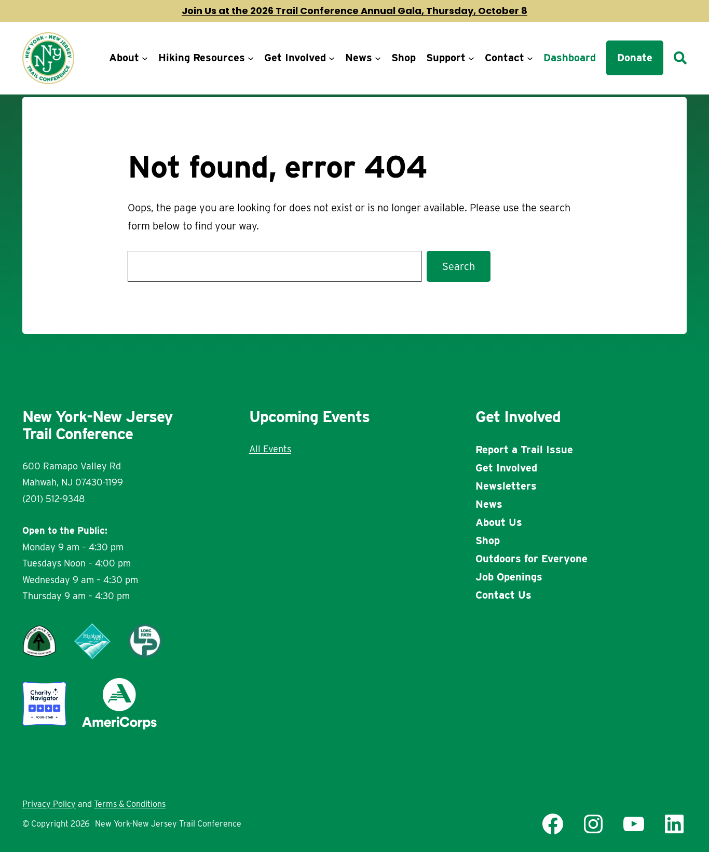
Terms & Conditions (130, 804)
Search (458, 266)
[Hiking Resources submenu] (251, 58)
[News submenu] (378, 58)
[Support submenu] (471, 58)
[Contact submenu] (530, 58)
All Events (270, 448)
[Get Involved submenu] (332, 58)
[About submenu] (145, 58)
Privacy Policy (49, 804)
